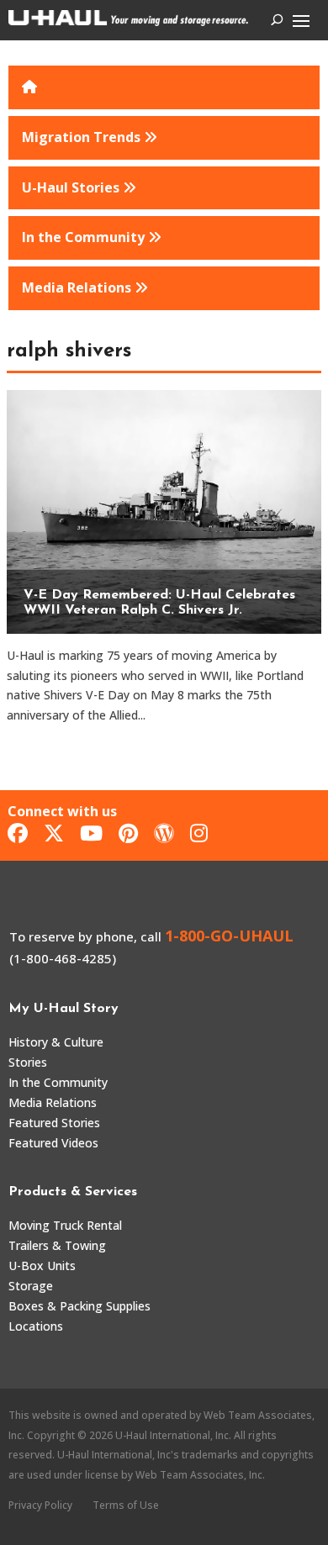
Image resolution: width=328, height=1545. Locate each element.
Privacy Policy (40, 1505)
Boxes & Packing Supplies (79, 1306)
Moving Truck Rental (65, 1225)
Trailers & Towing (57, 1245)
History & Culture (55, 1042)
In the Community (58, 1082)
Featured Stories (54, 1123)
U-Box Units (42, 1265)
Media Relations (52, 1102)
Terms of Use (126, 1505)
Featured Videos (53, 1143)
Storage (30, 1286)
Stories (27, 1062)
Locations (35, 1326)
